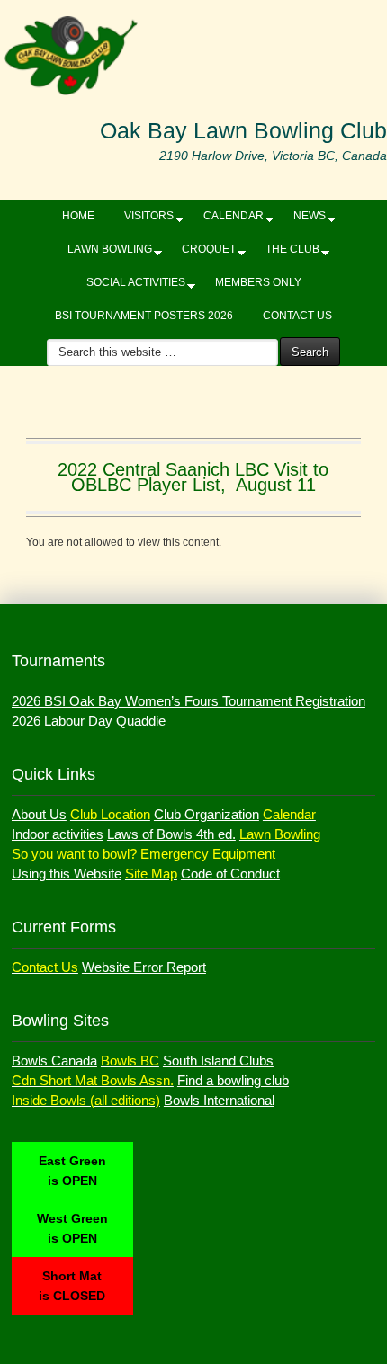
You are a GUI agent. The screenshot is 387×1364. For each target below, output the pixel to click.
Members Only (258, 282)
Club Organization (206, 814)
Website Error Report (144, 967)
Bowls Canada (54, 1060)
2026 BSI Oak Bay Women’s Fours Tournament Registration (188, 701)
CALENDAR (227, 219)
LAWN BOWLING (103, 253)
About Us (39, 814)
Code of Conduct (230, 873)
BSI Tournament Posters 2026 (144, 315)
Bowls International (219, 1100)
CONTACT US (297, 315)
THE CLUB (286, 253)
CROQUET (202, 253)
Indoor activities (58, 834)
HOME (78, 216)
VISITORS (142, 219)
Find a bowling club (233, 1080)
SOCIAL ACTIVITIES (129, 286)
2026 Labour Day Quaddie (89, 720)
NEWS (303, 219)
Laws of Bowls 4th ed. (171, 834)
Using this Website (67, 873)
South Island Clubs (218, 1060)
